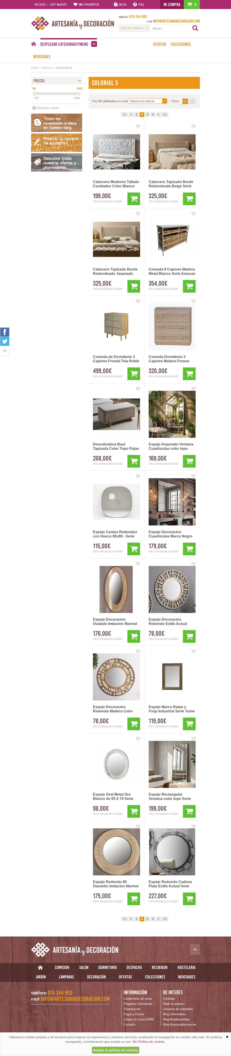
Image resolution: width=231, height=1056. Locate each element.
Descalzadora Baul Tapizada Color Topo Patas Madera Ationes (116, 446)
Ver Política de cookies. (149, 1041)
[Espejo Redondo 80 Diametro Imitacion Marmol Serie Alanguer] (116, 852)
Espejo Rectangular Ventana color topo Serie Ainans (170, 796)
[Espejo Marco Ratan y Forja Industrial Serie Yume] (172, 677)
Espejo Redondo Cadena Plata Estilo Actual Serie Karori (170, 884)
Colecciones (181, 44)
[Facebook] (4, 332)
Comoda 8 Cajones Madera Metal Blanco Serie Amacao (172, 271)
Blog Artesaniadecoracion (179, 1024)
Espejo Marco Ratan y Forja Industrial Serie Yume (172, 709)
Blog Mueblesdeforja (176, 1019)
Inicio (35, 67)
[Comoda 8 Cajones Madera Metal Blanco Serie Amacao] (172, 239)
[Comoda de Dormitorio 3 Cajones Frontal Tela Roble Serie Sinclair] (116, 327)
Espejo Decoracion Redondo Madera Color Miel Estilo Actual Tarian (113, 709)
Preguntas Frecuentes (138, 1003)
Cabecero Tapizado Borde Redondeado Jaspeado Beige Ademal (115, 271)
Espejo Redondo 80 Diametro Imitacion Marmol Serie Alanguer (116, 884)
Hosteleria (186, 967)
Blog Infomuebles (174, 1014)
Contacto (129, 1024)
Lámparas (66, 977)
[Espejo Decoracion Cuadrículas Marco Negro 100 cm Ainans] (172, 502)
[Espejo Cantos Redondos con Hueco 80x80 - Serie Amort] (116, 502)
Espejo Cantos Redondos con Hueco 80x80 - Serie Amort (115, 534)
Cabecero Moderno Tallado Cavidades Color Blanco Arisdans (116, 184)
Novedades (42, 56)
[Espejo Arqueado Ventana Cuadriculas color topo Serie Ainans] (172, 414)
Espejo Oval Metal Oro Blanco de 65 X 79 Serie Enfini (113, 796)
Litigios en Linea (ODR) (139, 1019)
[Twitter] (4, 341)
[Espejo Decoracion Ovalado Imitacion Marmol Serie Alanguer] (116, 589)
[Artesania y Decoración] (72, 23)
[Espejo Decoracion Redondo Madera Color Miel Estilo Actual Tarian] (116, 677)
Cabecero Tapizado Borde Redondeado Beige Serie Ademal (171, 184)
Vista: (188, 101)
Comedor (62, 967)
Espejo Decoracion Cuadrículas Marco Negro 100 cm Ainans (170, 534)
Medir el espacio (174, 1003)
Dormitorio (107, 967)
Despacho (134, 967)
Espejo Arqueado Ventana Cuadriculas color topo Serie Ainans (171, 446)
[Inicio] (33, 45)
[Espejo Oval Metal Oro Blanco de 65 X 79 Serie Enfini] (116, 764)
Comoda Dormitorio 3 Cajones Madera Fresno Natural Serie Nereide (169, 359)
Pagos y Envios (134, 1014)
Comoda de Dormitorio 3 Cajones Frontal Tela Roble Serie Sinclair (116, 359)
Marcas (47, 67)
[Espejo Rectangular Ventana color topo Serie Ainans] (172, 764)
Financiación (132, 1009)
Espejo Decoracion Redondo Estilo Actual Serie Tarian (168, 622)
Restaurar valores (48, 108)
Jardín (41, 977)
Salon (83, 967)
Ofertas (159, 44)
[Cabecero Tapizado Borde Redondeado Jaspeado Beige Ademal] (116, 239)
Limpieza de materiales (178, 1009)
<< (124, 114)
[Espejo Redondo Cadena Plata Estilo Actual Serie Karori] (172, 852)
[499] (79, 94)
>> (165, 114)
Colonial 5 (64, 67)
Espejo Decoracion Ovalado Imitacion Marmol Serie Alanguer (115, 622)
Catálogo (169, 998)
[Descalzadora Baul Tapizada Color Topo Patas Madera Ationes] (116, 414)
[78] (34, 94)
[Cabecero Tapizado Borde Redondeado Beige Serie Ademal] (172, 152)
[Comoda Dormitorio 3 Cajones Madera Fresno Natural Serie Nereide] (172, 327)
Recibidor (160, 967)
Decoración (96, 977)
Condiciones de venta (138, 998)
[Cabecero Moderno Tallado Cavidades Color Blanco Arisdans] (116, 152)
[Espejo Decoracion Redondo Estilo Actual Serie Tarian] (172, 589)
